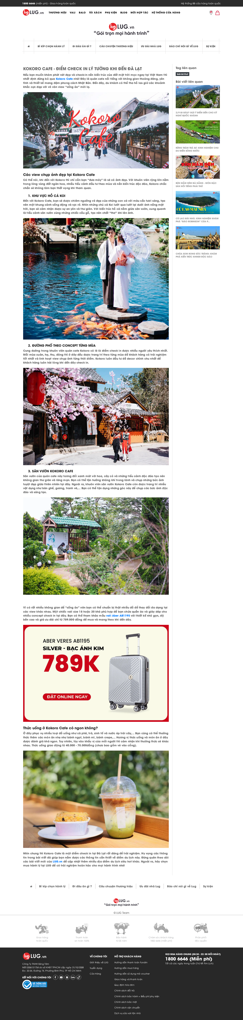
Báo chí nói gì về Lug (183, 46)
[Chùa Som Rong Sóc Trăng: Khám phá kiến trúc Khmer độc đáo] (198, 238)
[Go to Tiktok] (78, 977)
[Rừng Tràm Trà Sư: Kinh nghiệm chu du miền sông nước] (198, 132)
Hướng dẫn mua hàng (126, 967)
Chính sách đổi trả (124, 990)
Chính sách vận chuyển (127, 1007)
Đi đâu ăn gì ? (82, 46)
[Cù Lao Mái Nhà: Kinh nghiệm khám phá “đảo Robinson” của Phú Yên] (198, 203)
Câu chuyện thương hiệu (116, 46)
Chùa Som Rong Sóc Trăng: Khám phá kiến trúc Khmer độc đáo (196, 255)
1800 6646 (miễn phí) (161, 940)
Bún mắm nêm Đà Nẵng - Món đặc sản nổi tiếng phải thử (196, 184)
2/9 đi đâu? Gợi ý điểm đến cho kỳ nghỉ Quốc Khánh (196, 114)
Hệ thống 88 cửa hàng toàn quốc (201, 3)
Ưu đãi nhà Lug (151, 46)
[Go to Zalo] (72, 977)
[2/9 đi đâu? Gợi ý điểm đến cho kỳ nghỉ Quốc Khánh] (198, 97)
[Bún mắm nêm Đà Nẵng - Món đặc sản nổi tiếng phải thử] (198, 168)
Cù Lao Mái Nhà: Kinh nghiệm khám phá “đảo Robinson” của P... (197, 220)
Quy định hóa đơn (124, 984)
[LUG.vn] (33, 12)
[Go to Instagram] (66, 977)
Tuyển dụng (96, 967)
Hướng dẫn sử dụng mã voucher (132, 973)
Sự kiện (210, 46)
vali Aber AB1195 (118, 615)
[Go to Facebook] (55, 977)
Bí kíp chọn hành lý (51, 46)
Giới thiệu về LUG (99, 962)
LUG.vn (57, 861)
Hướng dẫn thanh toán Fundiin (130, 962)
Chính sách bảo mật (125, 1001)
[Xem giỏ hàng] (217, 12)
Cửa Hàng (95, 973)
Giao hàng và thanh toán (128, 979)
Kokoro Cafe (64, 78)
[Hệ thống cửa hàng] (211, 13)
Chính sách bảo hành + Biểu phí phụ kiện (136, 996)
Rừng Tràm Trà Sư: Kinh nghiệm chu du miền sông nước (197, 149)
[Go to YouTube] (61, 977)
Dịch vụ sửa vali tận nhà (127, 1013)
